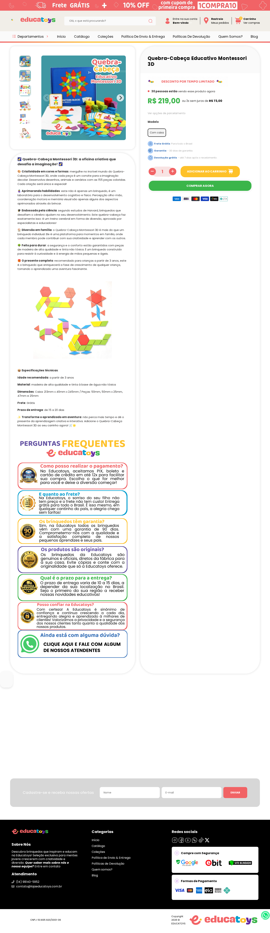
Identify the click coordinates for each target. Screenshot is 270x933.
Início (61, 36)
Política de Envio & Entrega (143, 36)
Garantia (160, 150)
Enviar (235, 792)
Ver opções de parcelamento (167, 113)
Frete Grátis (162, 143)
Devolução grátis (165, 157)
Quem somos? (230, 36)
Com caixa (157, 132)
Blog (254, 36)
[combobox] (107, 21)
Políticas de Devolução (191, 36)
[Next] (25, 133)
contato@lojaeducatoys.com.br (39, 886)
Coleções (105, 36)
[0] (238, 23)
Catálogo (82, 36)
